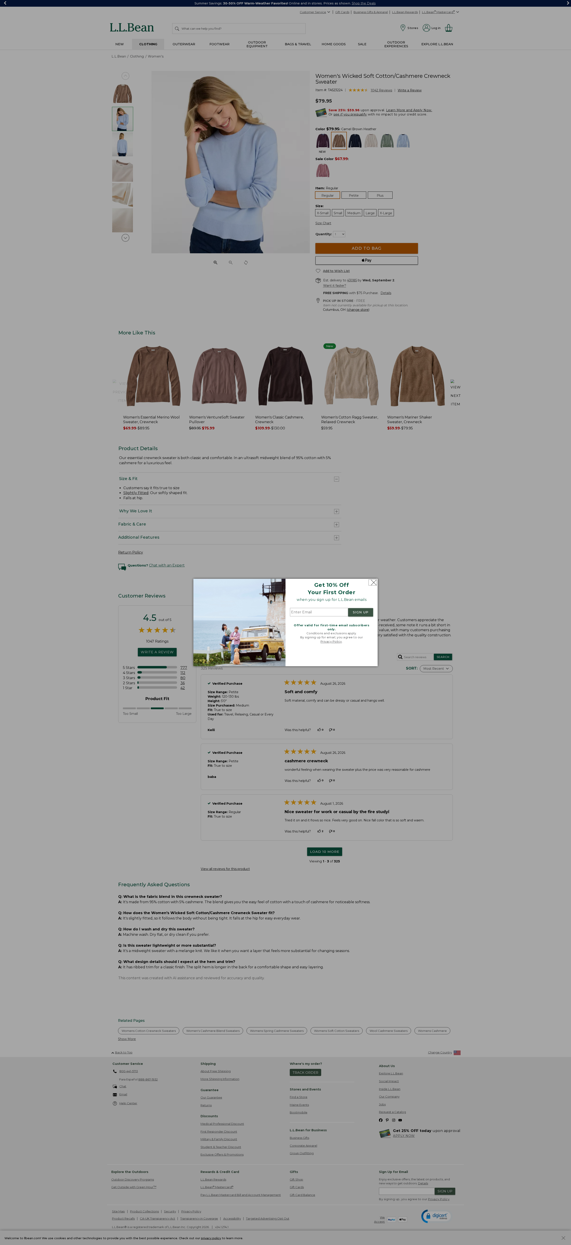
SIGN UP (360, 612)
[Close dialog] (373, 582)
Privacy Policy (331, 641)
